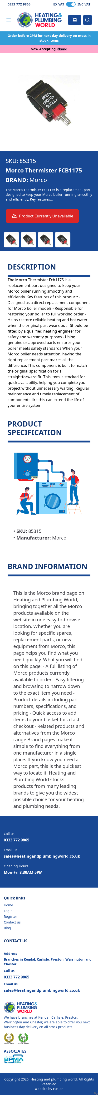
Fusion (58, 1088)
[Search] (87, 20)
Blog (7, 928)
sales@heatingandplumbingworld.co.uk (42, 856)
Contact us (12, 922)
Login (8, 910)
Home (8, 905)
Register (10, 916)
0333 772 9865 (19, 4)
